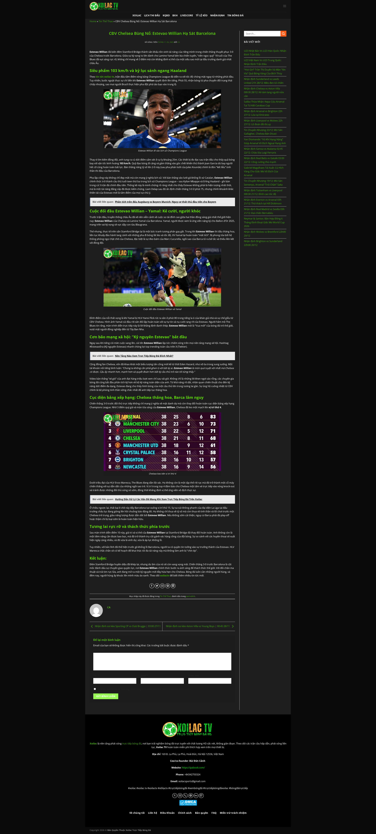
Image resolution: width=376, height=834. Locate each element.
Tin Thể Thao (106, 21)
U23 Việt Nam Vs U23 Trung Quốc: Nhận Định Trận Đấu (263, 62)
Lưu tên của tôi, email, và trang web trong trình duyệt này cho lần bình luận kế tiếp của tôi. (144, 689)
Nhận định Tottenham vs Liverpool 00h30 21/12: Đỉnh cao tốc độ (263, 192)
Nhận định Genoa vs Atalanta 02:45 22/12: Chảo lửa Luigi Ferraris (263, 150)
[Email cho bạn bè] (162, 585)
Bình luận (99, 650)
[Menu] (284, 6)
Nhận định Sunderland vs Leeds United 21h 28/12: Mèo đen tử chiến (263, 80)
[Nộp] (283, 33)
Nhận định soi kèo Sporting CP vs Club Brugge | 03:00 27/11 (127, 626)
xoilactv (164, 575)
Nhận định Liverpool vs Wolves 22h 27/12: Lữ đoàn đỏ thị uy (263, 122)
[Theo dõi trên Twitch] (201, 795)
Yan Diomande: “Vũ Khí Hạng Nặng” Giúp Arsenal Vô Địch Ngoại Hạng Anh (265, 141)
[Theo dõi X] (174, 795)
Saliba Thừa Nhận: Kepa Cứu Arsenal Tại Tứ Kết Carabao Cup (264, 103)
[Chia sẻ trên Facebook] (151, 585)
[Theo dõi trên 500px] (196, 795)
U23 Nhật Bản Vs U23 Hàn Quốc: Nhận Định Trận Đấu (265, 52)
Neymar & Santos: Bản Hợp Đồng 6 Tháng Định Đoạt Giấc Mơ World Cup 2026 (264, 222)
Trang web (193, 675)
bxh (175, 15)
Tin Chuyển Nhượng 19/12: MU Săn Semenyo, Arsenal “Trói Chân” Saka (263, 182)
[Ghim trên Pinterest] (167, 585)
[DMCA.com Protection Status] (188, 802)
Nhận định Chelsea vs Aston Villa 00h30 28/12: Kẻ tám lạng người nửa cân (264, 92)
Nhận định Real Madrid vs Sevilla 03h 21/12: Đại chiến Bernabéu (264, 211)
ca (179, 42)
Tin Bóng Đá (235, 15)
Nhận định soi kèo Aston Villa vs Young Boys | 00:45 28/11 (198, 626)
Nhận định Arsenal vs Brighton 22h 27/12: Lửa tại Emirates (263, 113)
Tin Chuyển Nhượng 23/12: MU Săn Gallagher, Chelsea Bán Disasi (263, 131)
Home (93, 21)
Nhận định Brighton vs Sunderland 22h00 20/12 (263, 243)
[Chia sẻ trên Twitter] (157, 585)
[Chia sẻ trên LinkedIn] (173, 585)
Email (144, 675)
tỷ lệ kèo (202, 15)
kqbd (166, 15)
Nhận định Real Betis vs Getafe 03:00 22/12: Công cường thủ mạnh (264, 160)
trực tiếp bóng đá (131, 743)
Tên (96, 675)
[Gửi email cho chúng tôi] (180, 795)
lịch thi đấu (152, 15)
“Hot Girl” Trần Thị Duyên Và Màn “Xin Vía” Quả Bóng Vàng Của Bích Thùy (265, 71)
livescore (186, 15)
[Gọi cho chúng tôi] (185, 795)
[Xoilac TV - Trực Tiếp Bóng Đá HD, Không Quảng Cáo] (104, 6)
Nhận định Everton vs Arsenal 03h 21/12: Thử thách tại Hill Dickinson (263, 201)
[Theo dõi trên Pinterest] (190, 795)
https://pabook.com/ (193, 767)
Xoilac (136, 15)
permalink (190, 596)
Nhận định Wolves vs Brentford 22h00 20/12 (265, 233)
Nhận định (217, 15)
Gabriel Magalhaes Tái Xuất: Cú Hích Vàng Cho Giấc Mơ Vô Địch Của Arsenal (264, 171)
